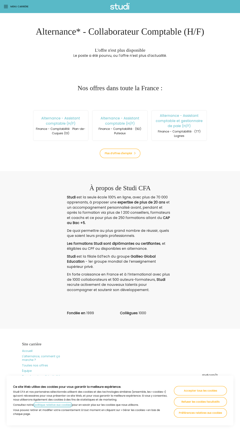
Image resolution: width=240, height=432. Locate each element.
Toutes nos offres (35, 365)
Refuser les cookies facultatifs (200, 402)
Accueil (27, 351)
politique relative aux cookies (52, 405)
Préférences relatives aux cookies (200, 413)
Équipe (27, 371)
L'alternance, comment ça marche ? (41, 358)
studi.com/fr (210, 375)
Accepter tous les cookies (200, 391)
